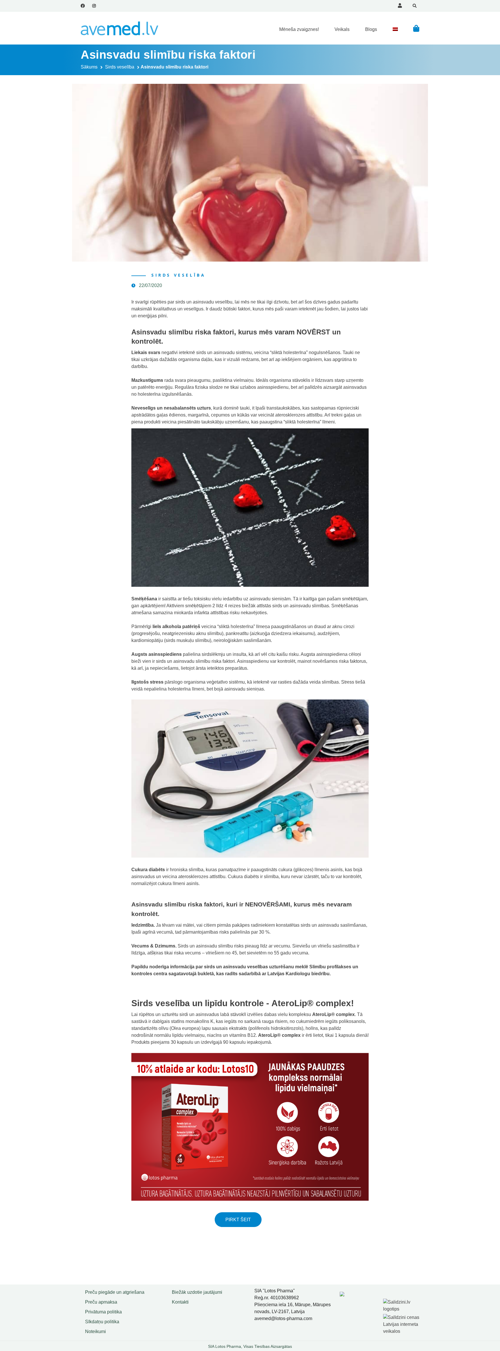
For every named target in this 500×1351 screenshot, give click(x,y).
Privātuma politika (103, 1311)
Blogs (371, 29)
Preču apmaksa (101, 1302)
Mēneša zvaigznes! (299, 29)
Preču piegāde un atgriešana (114, 1292)
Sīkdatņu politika (102, 1321)
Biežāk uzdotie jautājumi (197, 1292)
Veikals (342, 29)
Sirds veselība (119, 66)
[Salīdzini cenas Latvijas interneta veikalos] (402, 1323)
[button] (416, 28)
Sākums (89, 66)
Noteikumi (95, 1331)
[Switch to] (395, 29)
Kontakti (180, 1302)
